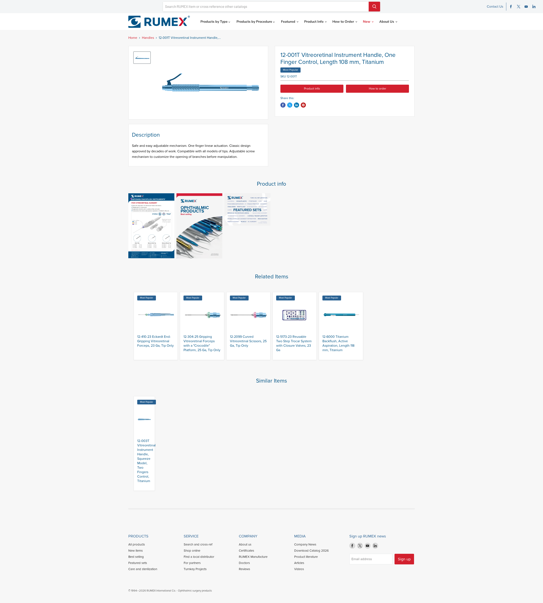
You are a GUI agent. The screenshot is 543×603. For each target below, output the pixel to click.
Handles (148, 38)
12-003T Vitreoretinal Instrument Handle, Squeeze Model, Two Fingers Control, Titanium (146, 461)
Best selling (136, 557)
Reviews (244, 569)
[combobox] (266, 6)
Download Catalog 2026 (311, 551)
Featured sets (137, 563)
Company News (305, 544)
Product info (312, 88)
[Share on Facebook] (282, 105)
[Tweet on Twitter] (289, 105)
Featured (288, 21)
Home (132, 38)
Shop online (192, 551)
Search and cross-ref (198, 544)
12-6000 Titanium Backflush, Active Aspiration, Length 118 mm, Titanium (338, 343)
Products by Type (214, 21)
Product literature (306, 557)
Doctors (244, 563)
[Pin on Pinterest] (303, 105)
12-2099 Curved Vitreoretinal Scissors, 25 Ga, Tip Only (248, 341)
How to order (377, 88)
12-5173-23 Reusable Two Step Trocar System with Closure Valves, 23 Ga (294, 343)
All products (136, 544)
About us (245, 544)
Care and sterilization (142, 569)
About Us (387, 21)
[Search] (374, 6)
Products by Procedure (255, 21)
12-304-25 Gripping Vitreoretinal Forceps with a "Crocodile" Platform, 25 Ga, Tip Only (201, 343)
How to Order (343, 21)
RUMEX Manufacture (253, 557)
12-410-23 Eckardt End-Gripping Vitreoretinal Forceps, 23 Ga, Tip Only (155, 341)
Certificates (246, 551)
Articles (299, 563)
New (367, 21)
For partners (192, 563)
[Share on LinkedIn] (296, 105)
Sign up (404, 559)
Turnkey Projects (195, 569)
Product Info (314, 21)
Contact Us (495, 6)
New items (135, 551)
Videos (299, 569)
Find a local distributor (199, 557)
